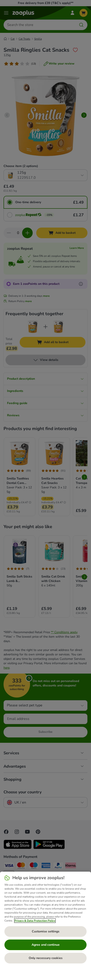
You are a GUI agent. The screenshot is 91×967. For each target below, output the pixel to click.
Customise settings (45, 931)
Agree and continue (46, 945)
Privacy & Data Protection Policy (35, 920)
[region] (45, 919)
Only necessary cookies (46, 958)
